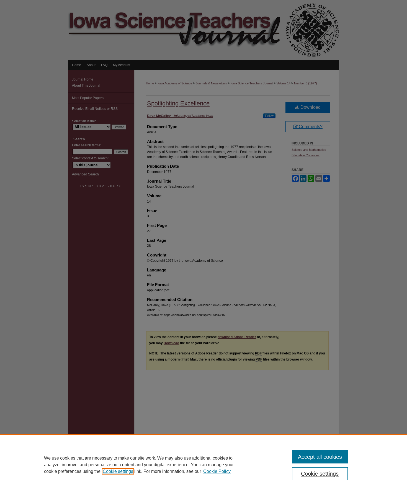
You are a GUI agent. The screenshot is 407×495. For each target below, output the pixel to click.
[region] (203, 464)
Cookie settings (118, 471)
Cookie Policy (217, 471)
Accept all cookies (320, 457)
